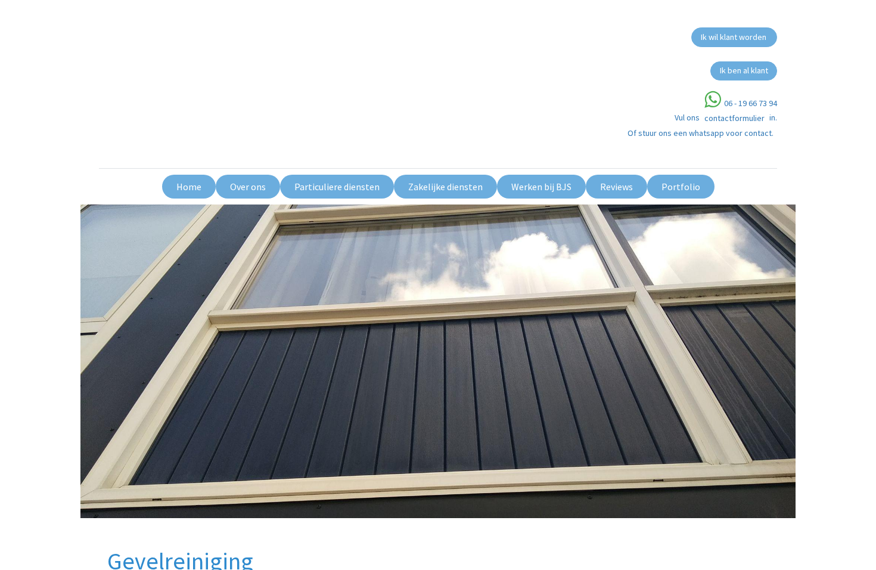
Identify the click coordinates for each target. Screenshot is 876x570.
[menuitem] (189, 187)
